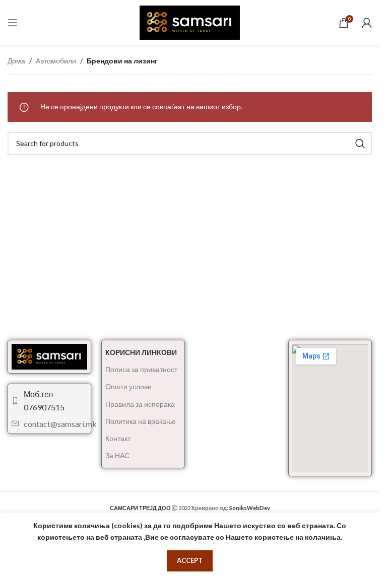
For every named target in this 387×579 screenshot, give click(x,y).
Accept (190, 560)
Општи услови (128, 386)
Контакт (118, 438)
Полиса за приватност (141, 369)
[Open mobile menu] (13, 23)
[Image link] (49, 355)
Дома (16, 60)
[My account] (367, 23)
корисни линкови (141, 352)
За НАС (117, 455)
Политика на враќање (140, 421)
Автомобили (56, 60)
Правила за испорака (140, 404)
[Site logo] (190, 22)
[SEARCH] (360, 143)
